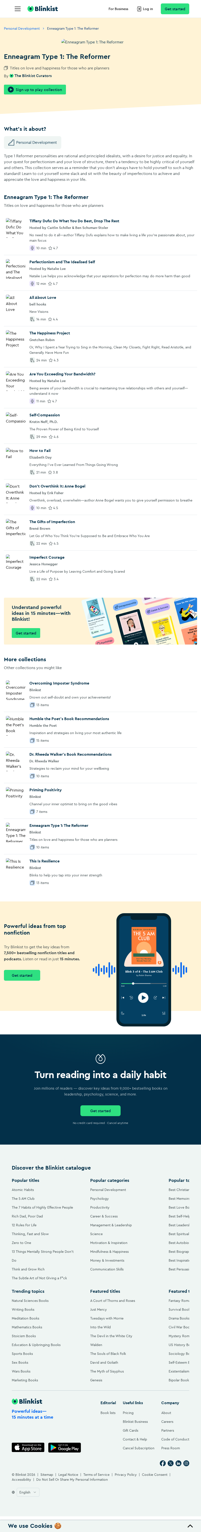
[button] (100, 1526)
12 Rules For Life (24, 1225)
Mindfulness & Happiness (109, 1251)
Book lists (107, 1413)
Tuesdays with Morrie (107, 1318)
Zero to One (21, 1243)
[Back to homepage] (42, 9)
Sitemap (46, 1474)
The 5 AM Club (23, 1198)
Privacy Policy (126, 1474)
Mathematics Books (27, 1327)
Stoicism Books (24, 1336)
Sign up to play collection (39, 89)
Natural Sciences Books (30, 1300)
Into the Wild (100, 1327)
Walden (96, 1345)
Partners (167, 1430)
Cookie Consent (154, 1474)
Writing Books (23, 1309)
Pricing (128, 1413)
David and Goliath (104, 1362)
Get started (175, 8)
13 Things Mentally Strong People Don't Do (43, 1256)
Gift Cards (130, 1430)
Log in (148, 9)
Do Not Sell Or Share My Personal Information (72, 1479)
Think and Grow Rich (28, 1269)
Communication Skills (107, 1269)
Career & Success (104, 1216)
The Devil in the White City (111, 1336)
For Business (118, 9)
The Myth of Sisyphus (107, 1371)
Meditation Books (25, 1318)
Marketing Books (25, 1380)
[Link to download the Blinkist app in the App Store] (28, 1447)
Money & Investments (107, 1260)
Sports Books (22, 1353)
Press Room (170, 1448)
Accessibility (21, 1479)
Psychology (99, 1198)
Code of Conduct (175, 1439)
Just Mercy (98, 1309)
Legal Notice (68, 1474)
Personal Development (22, 28)
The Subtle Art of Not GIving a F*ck (39, 1278)
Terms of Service (96, 1474)
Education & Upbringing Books (36, 1345)
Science (96, 1234)
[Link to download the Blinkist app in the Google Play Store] (64, 1447)
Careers (167, 1421)
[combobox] (28, 1492)
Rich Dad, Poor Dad (27, 1216)
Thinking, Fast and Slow (30, 1234)
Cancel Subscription (138, 1448)
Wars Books (21, 1371)
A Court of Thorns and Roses (112, 1300)
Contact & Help (135, 1439)
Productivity (100, 1207)
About (166, 1413)
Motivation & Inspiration (108, 1243)
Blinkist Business (135, 1421)
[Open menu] (18, 9)
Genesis (96, 1380)
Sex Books (20, 1362)
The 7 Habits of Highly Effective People (42, 1207)
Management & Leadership (111, 1225)
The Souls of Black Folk (108, 1353)
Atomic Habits (23, 1190)
